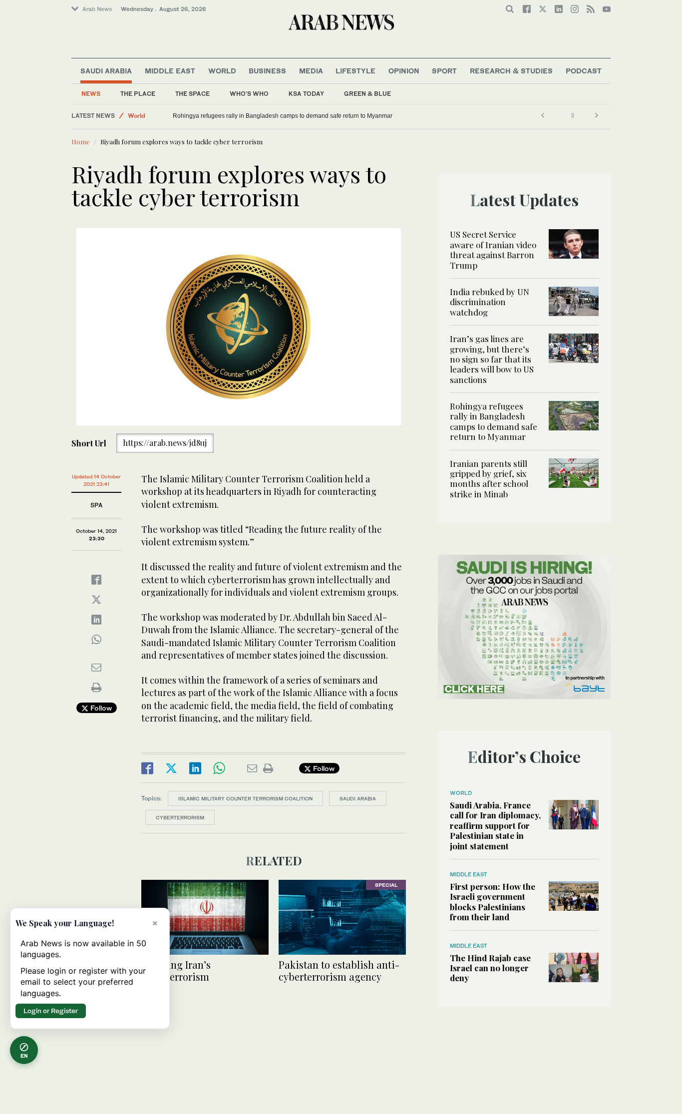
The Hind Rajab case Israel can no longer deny (490, 968)
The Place (137, 93)
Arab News (97, 8)
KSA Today (306, 93)
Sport (444, 70)
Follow (100, 708)
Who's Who (249, 93)
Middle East (170, 70)
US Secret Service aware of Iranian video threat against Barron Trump (493, 249)
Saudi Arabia (106, 70)
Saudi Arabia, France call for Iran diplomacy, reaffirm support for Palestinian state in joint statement (495, 825)
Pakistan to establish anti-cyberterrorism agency (339, 970)
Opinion (403, 70)
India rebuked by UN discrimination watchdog (489, 302)
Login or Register (50, 1011)
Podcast (584, 70)
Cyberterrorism (180, 817)
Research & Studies (511, 70)
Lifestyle (355, 70)
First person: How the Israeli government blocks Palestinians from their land (492, 901)
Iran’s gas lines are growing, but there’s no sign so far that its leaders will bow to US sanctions (492, 359)
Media (311, 70)
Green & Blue (367, 93)
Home (80, 141)
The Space (192, 93)
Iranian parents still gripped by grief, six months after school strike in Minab (489, 478)
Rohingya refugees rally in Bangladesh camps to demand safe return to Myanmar (282, 115)
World (222, 70)
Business (267, 70)
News (90, 93)
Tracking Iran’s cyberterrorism (176, 970)
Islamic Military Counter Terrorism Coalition (245, 798)
